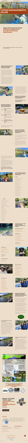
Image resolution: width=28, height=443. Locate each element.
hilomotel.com (3, 256)
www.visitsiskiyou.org (17, 272)
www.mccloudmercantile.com (5, 252)
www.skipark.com (17, 269)
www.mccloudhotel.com (4, 248)
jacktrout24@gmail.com (6, 431)
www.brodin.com (3, 279)
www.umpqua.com (3, 283)
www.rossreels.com (3, 282)
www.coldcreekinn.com (18, 237)
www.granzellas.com (3, 284)
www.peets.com (3, 290)
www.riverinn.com (3, 251)
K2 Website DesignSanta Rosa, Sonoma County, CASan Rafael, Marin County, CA (11, 437)
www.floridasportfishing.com (4, 288)
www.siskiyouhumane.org (18, 265)
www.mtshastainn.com (18, 236)
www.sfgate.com (3, 286)
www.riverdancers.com (18, 267)
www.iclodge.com (3, 261)
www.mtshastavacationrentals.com (19, 240)
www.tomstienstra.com (4, 287)
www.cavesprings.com (18, 244)
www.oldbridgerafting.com (18, 268)
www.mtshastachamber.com (19, 231)
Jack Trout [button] (7, 435)
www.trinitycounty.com (18, 273)
